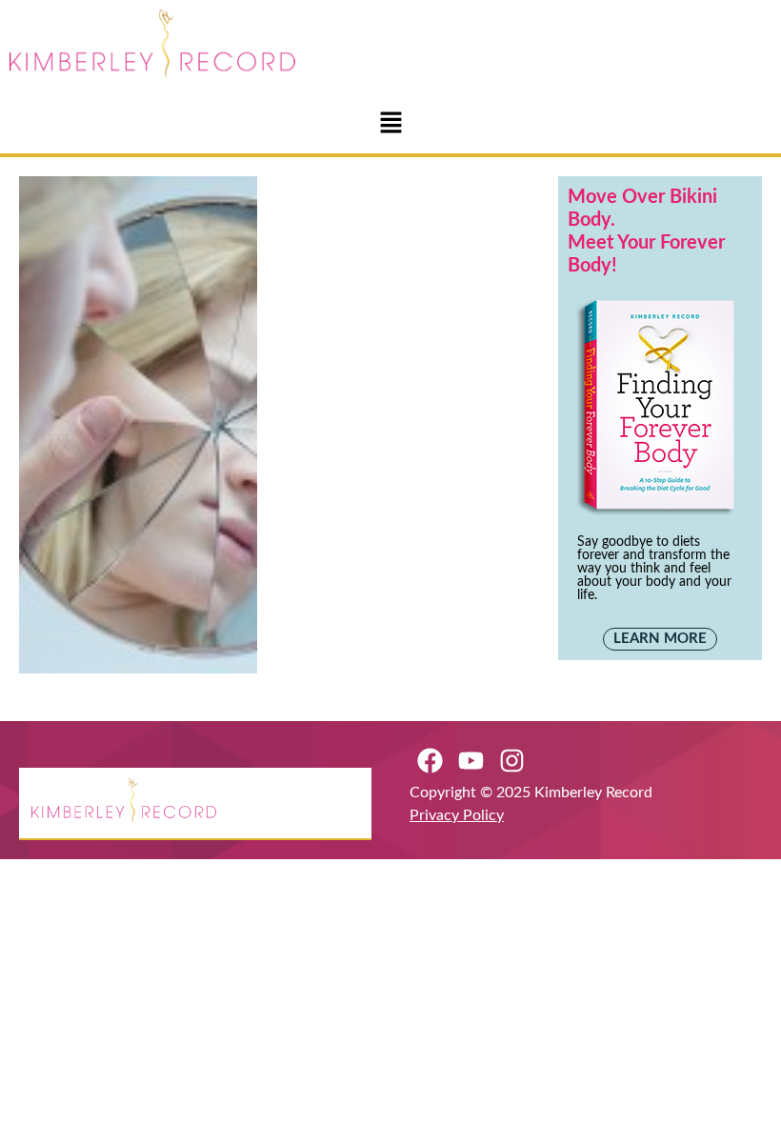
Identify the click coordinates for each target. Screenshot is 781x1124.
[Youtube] (471, 760)
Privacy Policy (457, 815)
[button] (390, 123)
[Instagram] (511, 760)
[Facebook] (430, 760)
